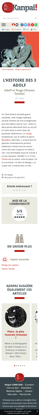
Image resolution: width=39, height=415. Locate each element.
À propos (29, 385)
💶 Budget (6, 29)
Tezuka (5, 159)
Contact (28, 391)
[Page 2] (16, 365)
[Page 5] (22, 365)
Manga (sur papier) (10, 265)
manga (29, 133)
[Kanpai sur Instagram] (29, 24)
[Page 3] (18, 365)
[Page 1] (14, 365)
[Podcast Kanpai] (35, 24)
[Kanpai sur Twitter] (25, 24)
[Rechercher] (35, 18)
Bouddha (6, 140)
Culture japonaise (8, 69)
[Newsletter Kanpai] (16, 24)
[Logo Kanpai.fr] (19, 8)
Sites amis (12, 394)
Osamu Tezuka (8, 268)
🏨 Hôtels (34, 29)
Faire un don (13, 388)
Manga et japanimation (23, 69)
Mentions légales (14, 391)
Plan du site (25, 394)
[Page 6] (24, 365)
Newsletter (26, 388)
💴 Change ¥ (16, 29)
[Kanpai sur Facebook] (22, 24)
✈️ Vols (26, 29)
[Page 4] (20, 365)
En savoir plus (24, 413)
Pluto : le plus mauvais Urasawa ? (16, 334)
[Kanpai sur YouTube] (32, 24)
